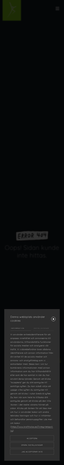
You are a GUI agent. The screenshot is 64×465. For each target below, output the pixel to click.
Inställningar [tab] (41, 328)
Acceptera (32, 438)
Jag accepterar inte (32, 452)
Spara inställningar (32, 445)
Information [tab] (17, 328)
